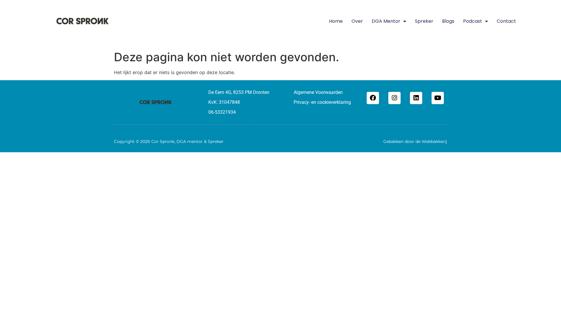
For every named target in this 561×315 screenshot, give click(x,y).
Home (336, 21)
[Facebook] (373, 98)
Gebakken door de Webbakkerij (415, 141)
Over (357, 21)
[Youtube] (438, 98)
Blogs (448, 21)
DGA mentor (386, 21)
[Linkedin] (416, 98)
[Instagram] (394, 98)
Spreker (424, 21)
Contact (506, 21)
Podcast (472, 21)
